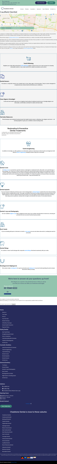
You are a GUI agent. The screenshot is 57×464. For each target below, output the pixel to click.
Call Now (51, 2)
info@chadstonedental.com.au (10, 4)
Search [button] (13, 304)
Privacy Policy (14, 462)
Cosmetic (32, 9)
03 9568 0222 (6, 1)
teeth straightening (21, 152)
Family (26, 9)
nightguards (32, 268)
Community (8, 28)
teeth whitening (24, 65)
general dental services (14, 37)
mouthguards (14, 268)
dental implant (36, 191)
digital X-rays (13, 213)
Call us (11, 48)
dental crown (6, 169)
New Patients (45, 9)
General (38, 9)
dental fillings (28, 250)
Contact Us (52, 9)
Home (21, 9)
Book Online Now (40, 2)
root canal (27, 231)
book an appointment (28, 48)
